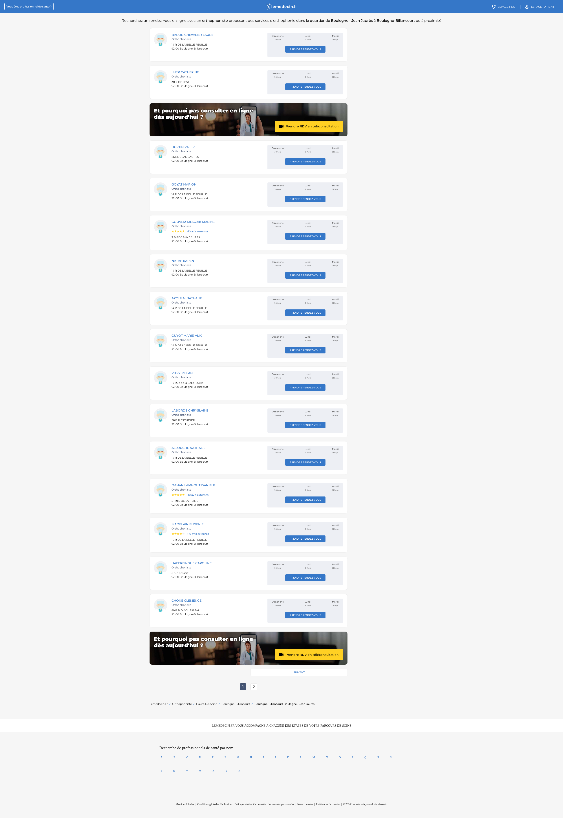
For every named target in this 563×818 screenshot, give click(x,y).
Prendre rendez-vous (305, 49)
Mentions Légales (185, 804)
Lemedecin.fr (159, 704)
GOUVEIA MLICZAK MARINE (193, 222)
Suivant (299, 672)
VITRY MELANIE (184, 373)
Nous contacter (305, 804)
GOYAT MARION (184, 184)
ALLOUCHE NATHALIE (188, 448)
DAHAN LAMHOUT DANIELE (193, 485)
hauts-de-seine (206, 704)
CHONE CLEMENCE (186, 601)
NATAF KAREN (183, 261)
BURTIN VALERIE (184, 147)
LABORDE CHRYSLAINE (190, 410)
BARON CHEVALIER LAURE (192, 35)
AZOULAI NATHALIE (187, 298)
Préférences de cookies (328, 804)
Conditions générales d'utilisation (214, 804)
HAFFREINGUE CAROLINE (192, 563)
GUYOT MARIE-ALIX (187, 336)
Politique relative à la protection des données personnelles (264, 804)
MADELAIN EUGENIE (187, 524)
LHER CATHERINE (185, 72)
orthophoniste (182, 704)
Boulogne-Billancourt (235, 704)
